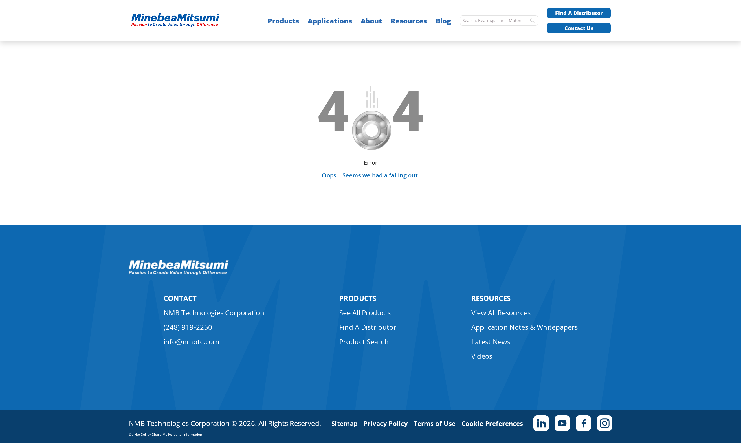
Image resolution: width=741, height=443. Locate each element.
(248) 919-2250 (188, 327)
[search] (532, 20)
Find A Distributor (579, 13)
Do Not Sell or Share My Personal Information (165, 434)
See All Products (365, 312)
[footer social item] (541, 423)
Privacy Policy (386, 423)
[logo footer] (179, 273)
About (371, 20)
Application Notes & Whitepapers (524, 327)
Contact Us (578, 28)
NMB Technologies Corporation (214, 312)
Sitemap (344, 423)
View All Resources (501, 312)
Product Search (364, 341)
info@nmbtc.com (191, 341)
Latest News (490, 341)
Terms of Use (435, 423)
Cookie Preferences (492, 423)
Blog (443, 20)
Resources (409, 20)
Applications (330, 20)
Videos (481, 356)
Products (283, 20)
